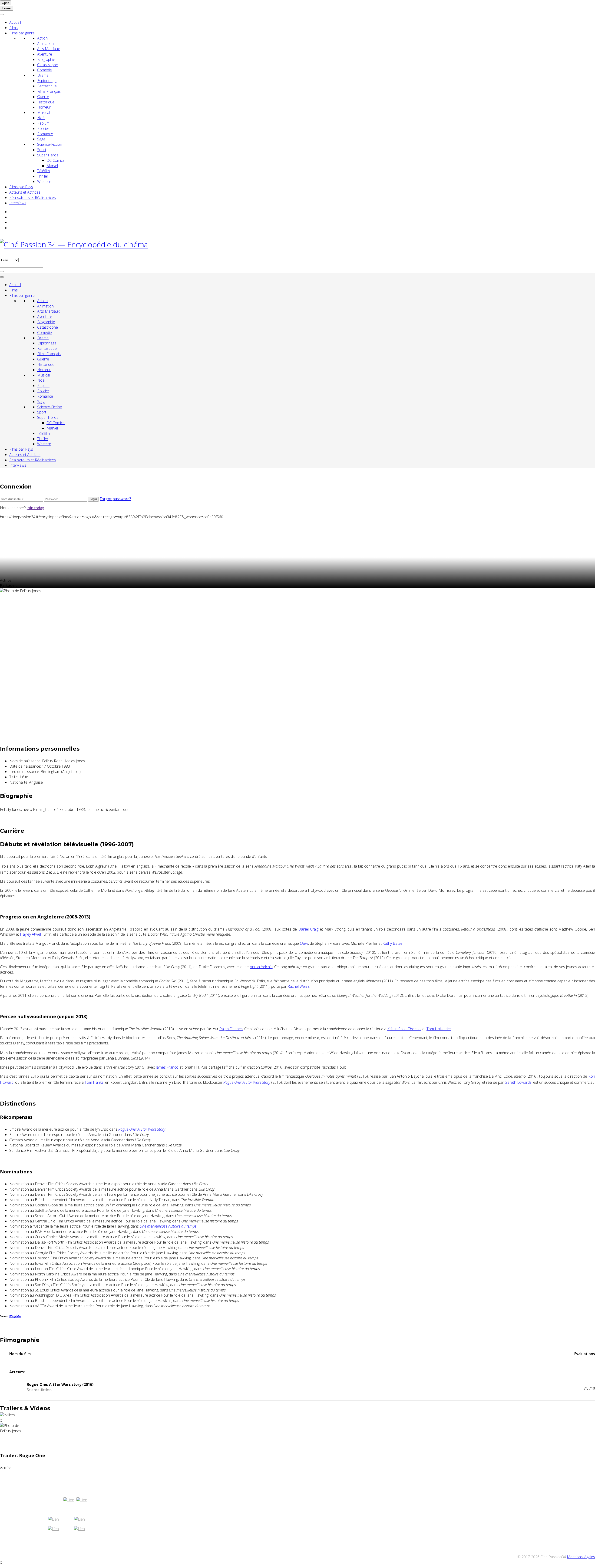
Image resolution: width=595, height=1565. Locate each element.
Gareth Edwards (518, 1082)
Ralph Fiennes (231, 1028)
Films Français (49, 91)
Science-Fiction (49, 144)
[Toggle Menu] (2, 14)
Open (5, 3)
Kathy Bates (393, 943)
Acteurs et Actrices (24, 192)
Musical (43, 112)
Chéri (304, 943)
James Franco (167, 1067)
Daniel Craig (308, 929)
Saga (41, 139)
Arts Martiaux (48, 48)
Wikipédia (15, 1316)
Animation (45, 43)
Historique (45, 102)
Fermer (6, 8)
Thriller (42, 176)
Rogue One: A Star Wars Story (246, 1082)
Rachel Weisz (298, 986)
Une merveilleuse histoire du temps (168, 1226)
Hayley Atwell (31, 934)
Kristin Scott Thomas (404, 1028)
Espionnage (46, 80)
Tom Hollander (438, 1028)
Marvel (52, 165)
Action (42, 38)
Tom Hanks (94, 1082)
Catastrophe (47, 64)
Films (13, 27)
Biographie (46, 59)
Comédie (44, 70)
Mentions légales (581, 1556)
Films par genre (22, 33)
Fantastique (47, 86)
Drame (43, 75)
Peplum (43, 123)
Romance (45, 133)
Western (44, 181)
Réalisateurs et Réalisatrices (32, 197)
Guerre (43, 96)
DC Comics (55, 160)
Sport (41, 149)
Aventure (44, 54)
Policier (43, 128)
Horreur (44, 107)
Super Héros (47, 155)
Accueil (15, 22)
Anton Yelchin (261, 966)
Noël (41, 117)
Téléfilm (43, 170)
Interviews (17, 202)
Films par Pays (21, 186)
